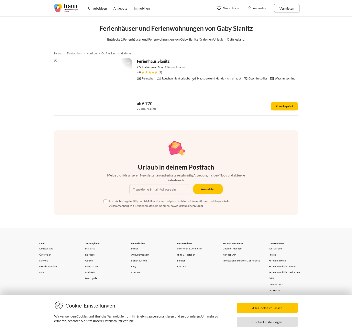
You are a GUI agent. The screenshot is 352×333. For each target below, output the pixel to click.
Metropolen (91, 278)
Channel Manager (232, 248)
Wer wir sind (276, 248)
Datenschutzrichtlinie (118, 321)
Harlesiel (126, 53)
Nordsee (92, 53)
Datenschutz (276, 284)
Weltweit (90, 272)
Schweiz (43, 260)
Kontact (181, 266)
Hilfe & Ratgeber (186, 254)
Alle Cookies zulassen (267, 308)
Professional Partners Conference (241, 260)
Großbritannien (48, 266)
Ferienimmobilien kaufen (282, 266)
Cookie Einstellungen (267, 322)
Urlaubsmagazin (140, 254)
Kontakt (135, 272)
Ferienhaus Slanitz (153, 61)
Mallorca (90, 248)
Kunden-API (229, 254)
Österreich (45, 254)
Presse (272, 254)
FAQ (133, 266)
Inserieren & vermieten (189, 248)
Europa (58, 53)
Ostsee (89, 260)
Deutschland (74, 53)
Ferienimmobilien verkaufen (284, 272)
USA (41, 272)
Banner (181, 260)
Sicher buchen (139, 260)
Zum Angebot (284, 106)
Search (135, 248)
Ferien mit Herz (277, 260)
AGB (271, 278)
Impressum (275, 290)
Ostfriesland (108, 53)
